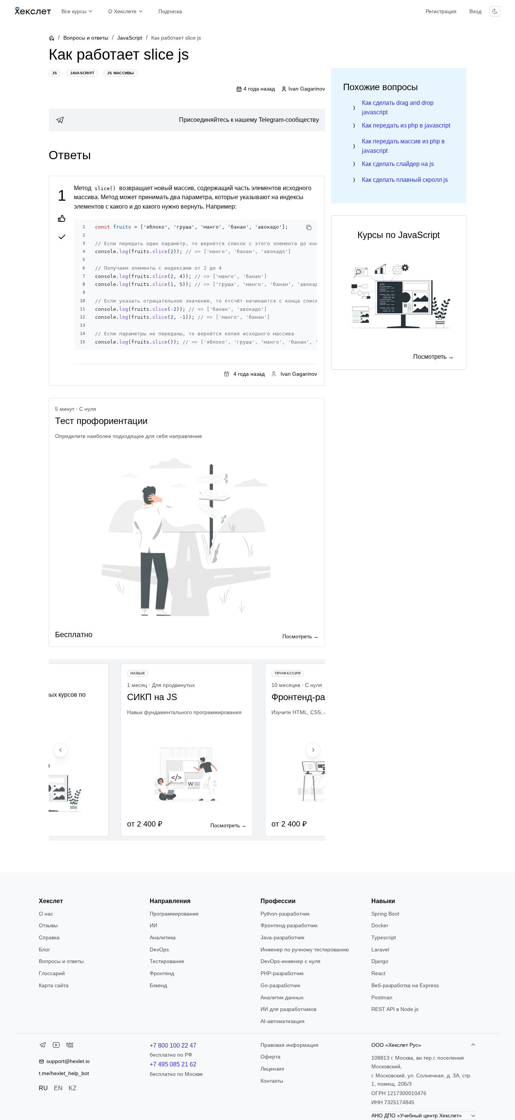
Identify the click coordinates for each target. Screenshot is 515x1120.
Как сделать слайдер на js (398, 164)
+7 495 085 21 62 (173, 1064)
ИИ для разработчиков (288, 1009)
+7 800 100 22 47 (173, 1045)
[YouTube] (56, 1046)
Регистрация (441, 11)
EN (58, 1088)
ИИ (153, 925)
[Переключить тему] (495, 11)
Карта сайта (54, 985)
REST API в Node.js (394, 1009)
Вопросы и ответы (85, 37)
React (378, 973)
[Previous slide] (60, 749)
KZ (73, 1088)
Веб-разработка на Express (405, 985)
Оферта (270, 1057)
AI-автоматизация (283, 1021)
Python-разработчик (285, 914)
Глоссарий (52, 973)
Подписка (170, 11)
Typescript (383, 937)
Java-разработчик (282, 937)
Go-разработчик (280, 985)
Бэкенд (158, 985)
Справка (49, 937)
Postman (381, 997)
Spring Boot (385, 914)
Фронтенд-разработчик (289, 925)
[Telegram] (42, 1046)
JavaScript (129, 37)
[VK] (70, 1046)
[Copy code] (308, 227)
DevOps (159, 949)
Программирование (174, 914)
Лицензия (272, 1069)
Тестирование (167, 961)
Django (379, 961)
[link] (187, 120)
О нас (46, 914)
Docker (379, 925)
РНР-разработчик (282, 973)
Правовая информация (290, 1045)
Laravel (380, 949)
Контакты (272, 1081)
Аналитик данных (282, 997)
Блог (44, 949)
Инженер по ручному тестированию (305, 949)
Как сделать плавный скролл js (405, 180)
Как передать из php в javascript (406, 125)
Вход (475, 11)
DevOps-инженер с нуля (290, 961)
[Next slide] (312, 749)
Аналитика (163, 937)
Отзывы (48, 925)
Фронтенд (162, 973)
